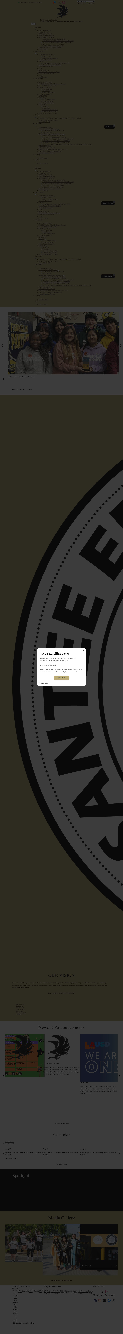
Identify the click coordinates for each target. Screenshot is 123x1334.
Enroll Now (61, 678)
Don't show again (43, 683)
